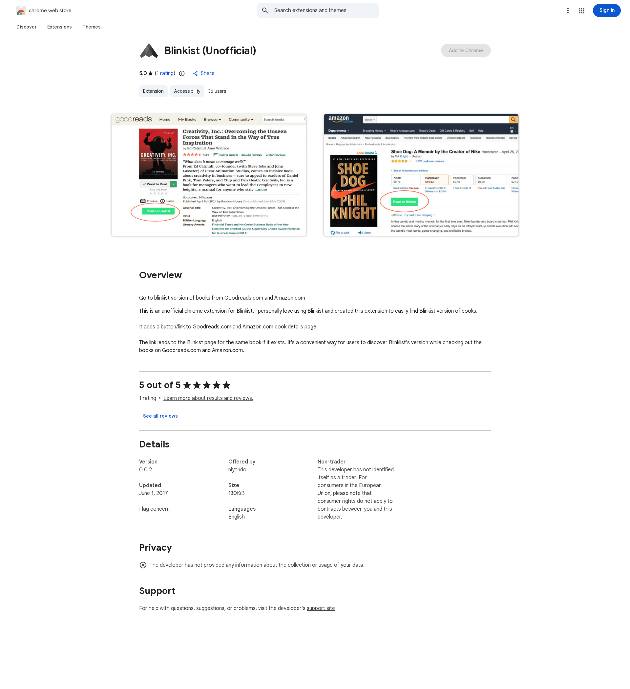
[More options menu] (568, 10)
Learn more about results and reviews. (208, 398)
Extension (153, 91)
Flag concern (154, 509)
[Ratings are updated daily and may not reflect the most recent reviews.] (181, 73)
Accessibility (187, 91)
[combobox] (326, 10)
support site (321, 608)
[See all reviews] (160, 416)
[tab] (26, 27)
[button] (581, 10)
